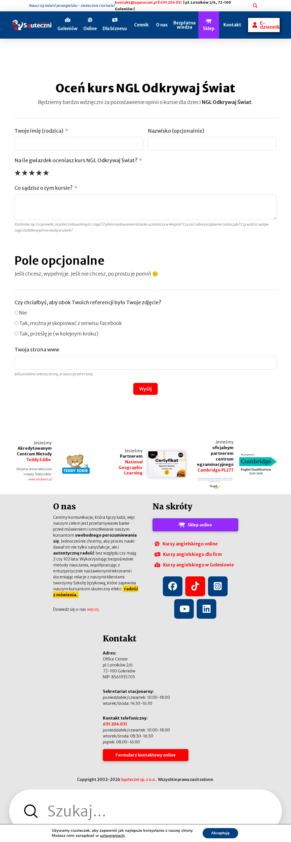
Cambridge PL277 (216, 470)
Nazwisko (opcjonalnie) (176, 131)
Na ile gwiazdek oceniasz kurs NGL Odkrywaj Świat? (75, 160)
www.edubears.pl (40, 479)
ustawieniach (112, 835)
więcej (93, 609)
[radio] (17, 172)
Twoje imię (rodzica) (38, 131)
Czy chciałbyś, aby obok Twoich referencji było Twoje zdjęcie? (87, 302)
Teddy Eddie (39, 459)
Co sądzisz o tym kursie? (43, 188)
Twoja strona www (36, 350)
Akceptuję (220, 833)
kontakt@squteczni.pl (136, 2)
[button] (67, 25)
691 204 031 (171, 2)
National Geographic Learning (131, 467)
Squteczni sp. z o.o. (138, 779)
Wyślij (145, 389)
